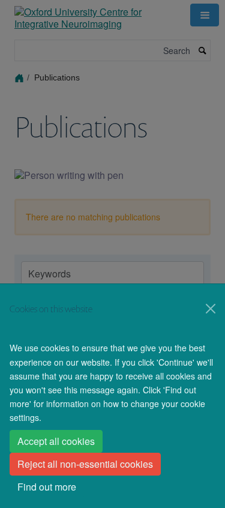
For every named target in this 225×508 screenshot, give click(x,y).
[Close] (210, 308)
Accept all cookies (56, 441)
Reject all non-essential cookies (85, 464)
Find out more (46, 487)
